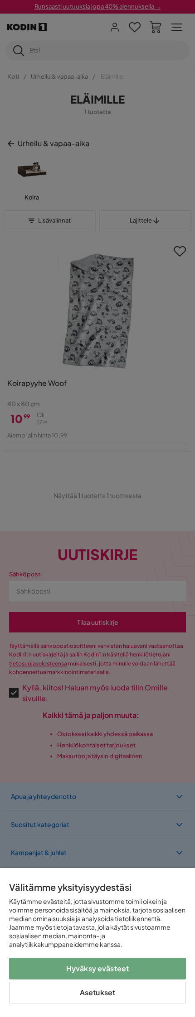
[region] (97, 942)
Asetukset (97, 992)
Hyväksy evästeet (97, 968)
